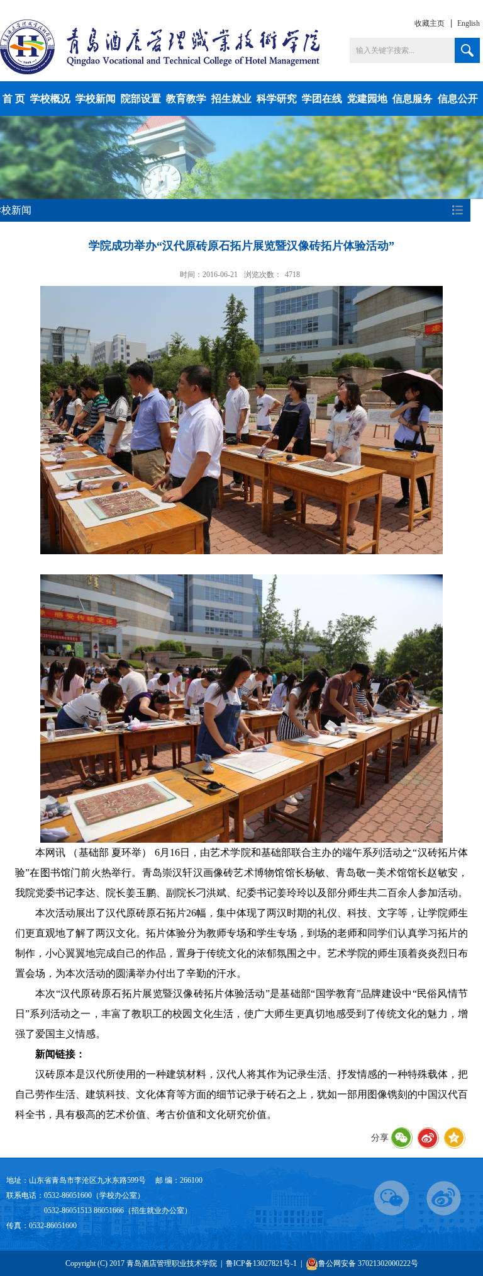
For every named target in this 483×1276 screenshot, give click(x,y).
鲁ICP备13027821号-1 (261, 1263)
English (468, 23)
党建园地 (367, 98)
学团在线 (322, 98)
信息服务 (412, 98)
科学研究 (277, 98)
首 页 (14, 98)
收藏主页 (429, 23)
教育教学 (186, 98)
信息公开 (458, 98)
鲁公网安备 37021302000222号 (368, 1263)
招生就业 (231, 98)
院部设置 (141, 98)
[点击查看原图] (241, 418)
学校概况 (50, 98)
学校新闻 (95, 98)
